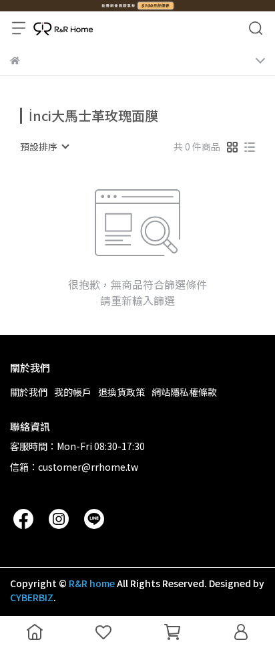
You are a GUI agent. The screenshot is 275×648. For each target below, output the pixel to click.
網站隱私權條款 (184, 392)
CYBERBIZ (31, 597)
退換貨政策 (121, 392)
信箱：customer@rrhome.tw (74, 466)
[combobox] (44, 146)
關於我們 (28, 392)
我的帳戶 (72, 392)
